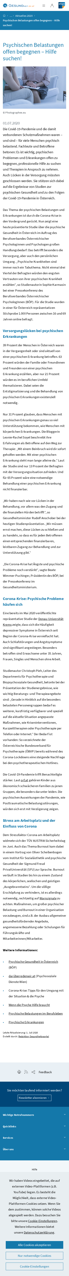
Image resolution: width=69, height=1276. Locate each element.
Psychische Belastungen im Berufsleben (36, 1013)
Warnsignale (48, 898)
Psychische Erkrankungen (26, 1022)
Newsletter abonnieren (33, 1098)
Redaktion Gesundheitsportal (33, 1036)
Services (8, 1137)
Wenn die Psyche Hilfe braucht (29, 1005)
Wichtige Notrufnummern (18, 1115)
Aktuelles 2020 (23, 15)
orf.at (24, 780)
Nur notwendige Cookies (34, 1256)
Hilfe (34, 1169)
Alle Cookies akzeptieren (34, 1245)
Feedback (45, 1072)
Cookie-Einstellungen (42, 1221)
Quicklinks (9, 1126)
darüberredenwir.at (22, 976)
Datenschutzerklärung (39, 1232)
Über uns (8, 1149)
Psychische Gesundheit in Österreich (33, 961)
